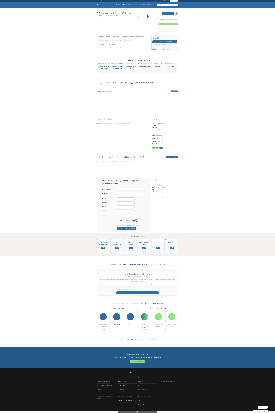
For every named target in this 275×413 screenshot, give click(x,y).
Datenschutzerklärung (123, 225)
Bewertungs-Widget (122, 393)
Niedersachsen (161, 129)
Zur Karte (155, 191)
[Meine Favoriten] (154, 5)
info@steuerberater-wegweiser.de (167, 381)
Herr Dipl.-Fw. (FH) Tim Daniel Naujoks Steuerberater (104, 67)
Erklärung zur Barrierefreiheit (144, 396)
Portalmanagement (142, 404)
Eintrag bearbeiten (122, 381)
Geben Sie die (105, 164)
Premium (175, 61)
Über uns (135, 4)
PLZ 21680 (159, 125)
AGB (139, 385)
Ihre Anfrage (105, 193)
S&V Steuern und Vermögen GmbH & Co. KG (117, 67)
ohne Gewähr (150, 264)
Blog (129, 4)
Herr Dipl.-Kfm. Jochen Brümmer (130, 243)
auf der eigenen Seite (158, 324)
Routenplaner (175, 91)
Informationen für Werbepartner (125, 400)
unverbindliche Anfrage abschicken (127, 228)
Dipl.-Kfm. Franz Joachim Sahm (130, 67)
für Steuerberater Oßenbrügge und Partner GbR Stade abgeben (103, 326)
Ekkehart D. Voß (171, 242)
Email (103, 206)
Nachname (104, 202)
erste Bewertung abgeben (168, 24)
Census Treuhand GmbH (144, 66)
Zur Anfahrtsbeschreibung (158, 194)
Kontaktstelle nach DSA (143, 393)
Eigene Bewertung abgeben (172, 157)
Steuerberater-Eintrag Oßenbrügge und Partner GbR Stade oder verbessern (144, 326)
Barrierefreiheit (263, 407)
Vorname (104, 198)
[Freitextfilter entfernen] (174, 5)
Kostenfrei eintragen (122, 385)
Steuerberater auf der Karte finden (104, 385)
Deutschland (157, 132)
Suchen (177, 5)
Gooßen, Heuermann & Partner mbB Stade (117, 243)
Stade (156, 127)
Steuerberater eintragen (145, 4)
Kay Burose (171, 66)
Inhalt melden (161, 264)
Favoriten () (261, 411)
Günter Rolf (157, 66)
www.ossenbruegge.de (164, 49)
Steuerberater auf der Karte (159, 44)
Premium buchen (123, 389)
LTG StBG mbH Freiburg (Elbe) (144, 243)
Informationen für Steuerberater (125, 396)
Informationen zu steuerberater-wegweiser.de (104, 397)
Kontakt (161, 147)
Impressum (140, 381)
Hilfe (168, 0)
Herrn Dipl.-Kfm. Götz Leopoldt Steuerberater (103, 243)
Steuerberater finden (121, 4)
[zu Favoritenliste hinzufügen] (98, 19)
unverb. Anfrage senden (168, 13)
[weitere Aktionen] (176, 13)
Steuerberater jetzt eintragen (138, 361)
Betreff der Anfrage (106, 189)
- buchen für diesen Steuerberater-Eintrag (172, 324)
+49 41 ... (158, 47)
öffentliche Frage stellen (138, 292)
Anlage (103, 210)
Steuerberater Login (162, 0)
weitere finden (117, 324)
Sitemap (140, 400)
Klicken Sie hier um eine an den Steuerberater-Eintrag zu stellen (138, 284)
